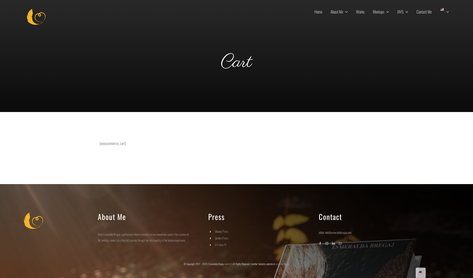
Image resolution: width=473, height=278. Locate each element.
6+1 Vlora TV (220, 245)
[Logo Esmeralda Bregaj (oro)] (36, 10)
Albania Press (221, 231)
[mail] (340, 243)
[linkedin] (333, 243)
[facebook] (320, 243)
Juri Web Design (282, 264)
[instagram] (326, 243)
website (227, 264)
